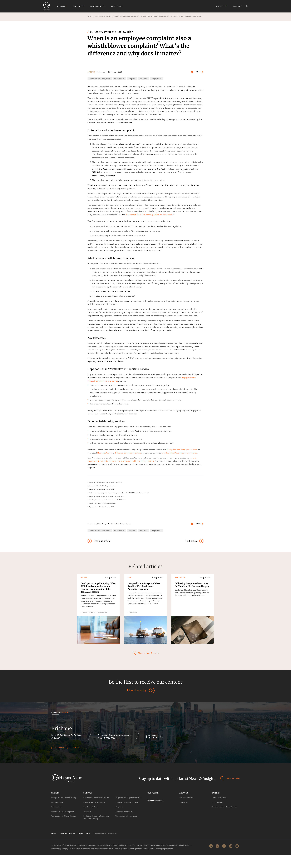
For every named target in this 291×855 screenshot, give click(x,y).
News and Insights (103, 16)
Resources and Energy (124, 811)
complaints (143, 79)
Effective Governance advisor (128, 452)
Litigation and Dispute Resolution (128, 798)
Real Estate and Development (62, 811)
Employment (156, 79)
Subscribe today (136, 690)
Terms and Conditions (67, 833)
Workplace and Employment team (182, 449)
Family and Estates (90, 807)
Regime (132, 79)
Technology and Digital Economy (64, 816)
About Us (183, 793)
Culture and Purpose (219, 798)
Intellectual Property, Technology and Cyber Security (96, 817)
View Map (77, 748)
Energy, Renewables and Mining (63, 798)
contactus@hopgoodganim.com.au (116, 735)
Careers (216, 793)
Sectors (55, 793)
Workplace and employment (99, 79)
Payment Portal (84, 833)
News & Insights (155, 800)
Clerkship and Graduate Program (224, 807)
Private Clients (57, 802)
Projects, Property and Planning (127, 802)
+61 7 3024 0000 (107, 738)
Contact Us (183, 802)
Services (87, 793)
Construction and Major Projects (96, 798)
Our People (152, 793)
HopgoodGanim (104, 452)
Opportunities (217, 802)
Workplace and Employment (126, 816)
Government (56, 807)
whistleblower (119, 79)
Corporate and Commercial (94, 802)
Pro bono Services (186, 798)
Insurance (87, 811)
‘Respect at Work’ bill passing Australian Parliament (149, 214)
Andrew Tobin (125, 31)
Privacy (53, 833)
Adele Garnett (102, 31)
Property (118, 807)
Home (90, 16)
